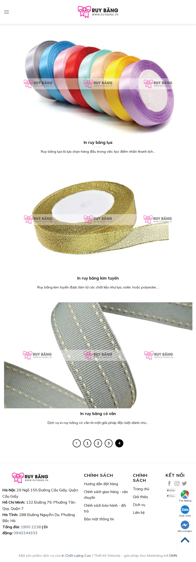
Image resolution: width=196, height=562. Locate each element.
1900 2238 (31, 526)
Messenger (185, 531)
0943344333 (26, 532)
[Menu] (6, 12)
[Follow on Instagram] (177, 484)
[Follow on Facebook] (169, 484)
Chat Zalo (185, 515)
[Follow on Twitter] (184, 484)
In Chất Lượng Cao (76, 555)
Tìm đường (185, 500)
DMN (173, 555)
